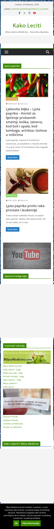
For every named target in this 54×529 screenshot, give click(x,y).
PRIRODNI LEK (11, 195)
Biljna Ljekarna (10, 383)
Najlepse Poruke (10, 420)
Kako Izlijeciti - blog (12, 380)
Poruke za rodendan (12, 427)
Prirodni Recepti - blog (13, 376)
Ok (16, 523)
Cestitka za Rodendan (13, 423)
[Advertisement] (27, 311)
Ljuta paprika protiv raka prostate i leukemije (25, 207)
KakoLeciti (24, 104)
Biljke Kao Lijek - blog (13, 373)
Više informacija (30, 523)
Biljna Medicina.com (12, 366)
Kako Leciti (27, 25)
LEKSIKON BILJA (12, 99)
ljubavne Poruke (10, 416)
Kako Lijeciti (8, 387)
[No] (50, 516)
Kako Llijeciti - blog (11, 369)
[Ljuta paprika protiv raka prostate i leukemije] (27, 181)
